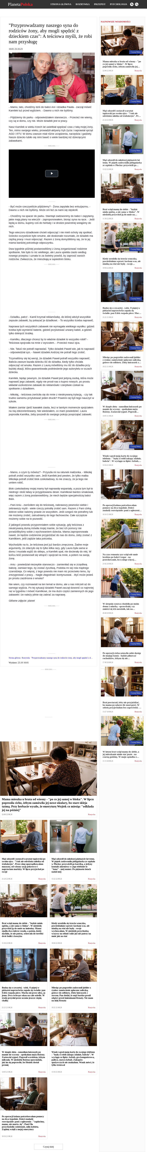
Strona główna (60, 4)
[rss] (132, 4)
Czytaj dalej (48, 1147)
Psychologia (118, 4)
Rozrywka (83, 4)
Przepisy (100, 4)
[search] (136, 4)
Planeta (20, 4)
